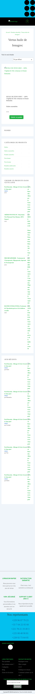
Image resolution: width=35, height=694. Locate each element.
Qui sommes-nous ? (8, 664)
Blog (3, 670)
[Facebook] (26, 2)
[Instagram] (32, 2)
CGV (20, 667)
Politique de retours (24, 670)
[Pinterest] (32, 14)
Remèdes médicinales (10, 165)
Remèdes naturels (9, 169)
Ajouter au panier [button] (16, 117)
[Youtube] (32, 8)
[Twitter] (26, 8)
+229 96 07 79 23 (20, 620)
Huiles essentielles (9, 151)
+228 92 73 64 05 (20, 637)
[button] (4, 21)
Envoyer (17, 686)
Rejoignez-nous (23, 661)
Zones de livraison (7, 672)
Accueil (8, 32)
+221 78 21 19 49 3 (20, 629)
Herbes (6, 147)
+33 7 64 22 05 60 (20, 624)
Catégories (5, 667)
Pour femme (7, 158)
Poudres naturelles (9, 154)
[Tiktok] (26, 14)
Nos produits (6, 661)
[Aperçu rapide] (8, 117)
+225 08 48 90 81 (20, 633)
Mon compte (22, 664)
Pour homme (7, 162)
